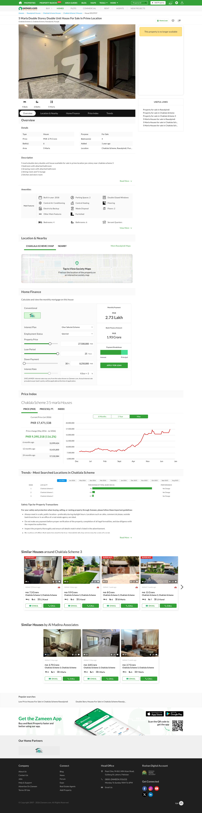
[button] (77, 327)
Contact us (23, 775)
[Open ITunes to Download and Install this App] (155, 716)
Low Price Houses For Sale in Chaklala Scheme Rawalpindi (43, 701)
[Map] (53, 582)
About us (23, 771)
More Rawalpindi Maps (121, 246)
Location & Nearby (49, 113)
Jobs (20, 779)
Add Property (65, 790)
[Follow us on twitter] (145, 797)
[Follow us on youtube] (157, 791)
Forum (63, 779)
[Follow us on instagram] (151, 791)
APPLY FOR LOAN (114, 365)
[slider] (50, 343)
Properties (29, 3)
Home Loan (163, 21)
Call (53, 606)
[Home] (20, 2)
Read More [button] (124, 181)
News (62, 775)
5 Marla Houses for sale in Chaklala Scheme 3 (161, 125)
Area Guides (71, 3)
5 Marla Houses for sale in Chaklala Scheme (161, 122)
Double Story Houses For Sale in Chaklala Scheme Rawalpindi (101, 701)
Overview (27, 113)
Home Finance (73, 113)
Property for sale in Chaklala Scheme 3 (159, 116)
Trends (109, 113)
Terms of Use (24, 790)
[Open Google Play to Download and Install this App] (174, 716)
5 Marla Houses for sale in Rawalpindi (159, 119)
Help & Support (25, 782)
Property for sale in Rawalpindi (156, 109)
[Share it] (56, 582)
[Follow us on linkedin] (151, 797)
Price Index (93, 113)
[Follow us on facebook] (145, 791)
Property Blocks (50, 2)
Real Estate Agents (67, 786)
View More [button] (124, 228)
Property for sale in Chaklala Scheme (158, 113)
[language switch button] (170, 3)
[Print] (173, 20)
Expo (62, 782)
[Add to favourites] (59, 581)
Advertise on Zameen (28, 786)
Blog (83, 3)
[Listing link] (43, 583)
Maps (93, 3)
